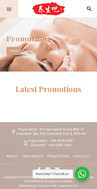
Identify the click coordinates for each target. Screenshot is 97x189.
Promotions (58, 156)
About (12, 156)
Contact (82, 156)
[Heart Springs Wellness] (48, 9)
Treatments (33, 156)
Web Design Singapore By (48, 186)
